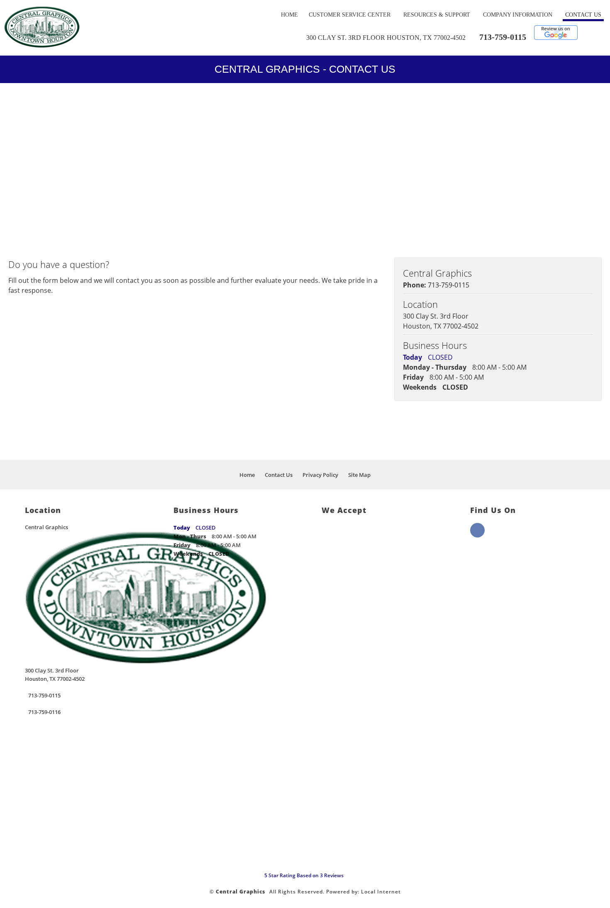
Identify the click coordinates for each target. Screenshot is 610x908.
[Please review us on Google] (556, 37)
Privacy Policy (320, 475)
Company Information (517, 15)
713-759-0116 (44, 712)
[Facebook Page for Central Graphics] (477, 535)
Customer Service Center (349, 15)
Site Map (359, 475)
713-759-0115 (502, 37)
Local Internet (381, 891)
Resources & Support (436, 15)
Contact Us (583, 15)
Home (289, 15)
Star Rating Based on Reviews (304, 875)
